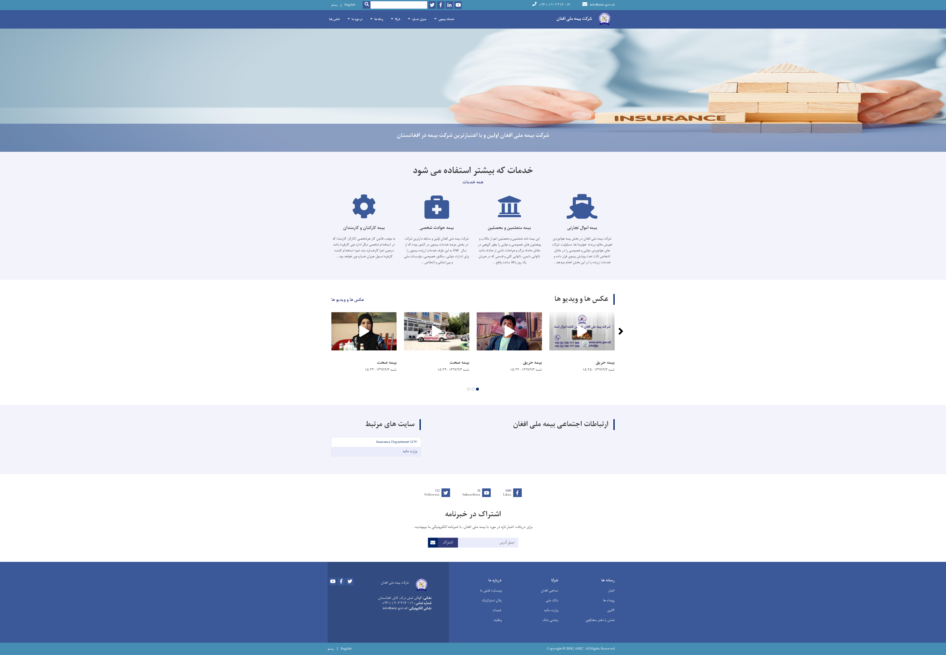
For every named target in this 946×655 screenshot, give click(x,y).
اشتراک (448, 542)
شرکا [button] (397, 19)
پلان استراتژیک (492, 600)
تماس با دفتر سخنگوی (600, 620)
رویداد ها (609, 600)
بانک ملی (552, 600)
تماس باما (334, 19)
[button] (477, 389)
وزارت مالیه (551, 610)
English (349, 5)
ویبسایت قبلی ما (491, 590)
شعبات (497, 610)
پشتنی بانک (550, 620)
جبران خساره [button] (419, 19)
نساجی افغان (549, 590)
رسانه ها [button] (378, 19)
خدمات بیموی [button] (446, 19)
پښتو (334, 5)
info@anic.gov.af (602, 5)
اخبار (611, 590)
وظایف (497, 620)
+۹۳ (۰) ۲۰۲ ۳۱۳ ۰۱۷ (554, 5)
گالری (611, 610)
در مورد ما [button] (357, 19)
